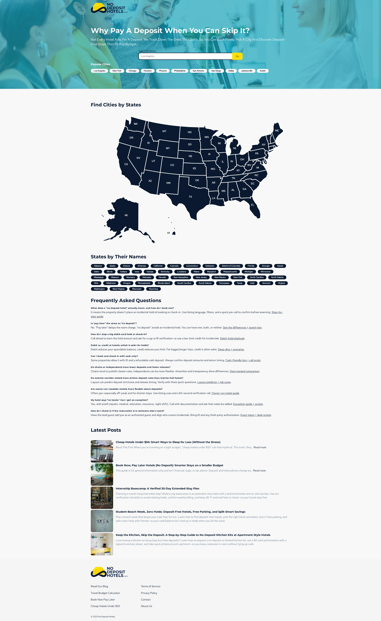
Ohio (96, 283)
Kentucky (165, 271)
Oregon (126, 283)
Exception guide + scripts (248, 404)
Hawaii (280, 265)
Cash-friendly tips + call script (242, 360)
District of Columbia (231, 265)
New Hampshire (181, 277)
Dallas (231, 70)
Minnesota (265, 271)
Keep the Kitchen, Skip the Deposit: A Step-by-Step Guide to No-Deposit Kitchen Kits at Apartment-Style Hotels (193, 535)
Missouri (115, 277)
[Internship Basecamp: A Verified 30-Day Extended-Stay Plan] (102, 498)
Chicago (132, 70)
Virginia (281, 283)
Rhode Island (164, 283)
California (158, 265)
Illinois (110, 271)
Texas (239, 283)
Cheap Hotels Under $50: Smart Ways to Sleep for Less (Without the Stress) (168, 442)
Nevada (162, 277)
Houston (148, 70)
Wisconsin (136, 289)
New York (117, 70)
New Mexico (220, 277)
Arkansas (142, 265)
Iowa (137, 271)
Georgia (265, 265)
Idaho (96, 271)
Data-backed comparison (244, 371)
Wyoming (153, 289)
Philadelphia (179, 70)
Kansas (150, 271)
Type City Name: (147, 51)
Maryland (211, 271)
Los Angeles (99, 70)
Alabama (98, 265)
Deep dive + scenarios (231, 349)
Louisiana (181, 271)
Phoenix (163, 70)
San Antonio (198, 70)
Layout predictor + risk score (214, 382)
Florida (251, 265)
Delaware (210, 265)
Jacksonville (246, 70)
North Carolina (256, 277)
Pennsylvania (144, 283)
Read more (260, 447)
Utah (252, 283)
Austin (263, 70)
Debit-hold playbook (232, 338)
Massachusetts (230, 271)
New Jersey (201, 277)
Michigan (249, 271)
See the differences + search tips (242, 327)
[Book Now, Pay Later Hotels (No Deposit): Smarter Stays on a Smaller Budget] (102, 475)
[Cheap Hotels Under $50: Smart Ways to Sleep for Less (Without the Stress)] (102, 451)
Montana (131, 277)
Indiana (123, 271)
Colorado (174, 265)
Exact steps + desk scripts (256, 415)
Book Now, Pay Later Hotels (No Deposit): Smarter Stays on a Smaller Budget (169, 465)
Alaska (112, 265)
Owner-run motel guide (225, 393)
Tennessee (224, 283)
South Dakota (205, 283)
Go (237, 56)
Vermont (266, 283)
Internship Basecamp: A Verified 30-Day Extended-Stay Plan (157, 488)
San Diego (216, 70)
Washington (99, 289)
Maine (196, 271)
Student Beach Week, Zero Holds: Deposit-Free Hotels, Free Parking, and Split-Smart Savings (180, 511)
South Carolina (184, 283)
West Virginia (118, 289)
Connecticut (192, 265)
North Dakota (277, 277)
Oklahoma (110, 283)
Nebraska (146, 277)
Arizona (126, 265)
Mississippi (98, 277)
